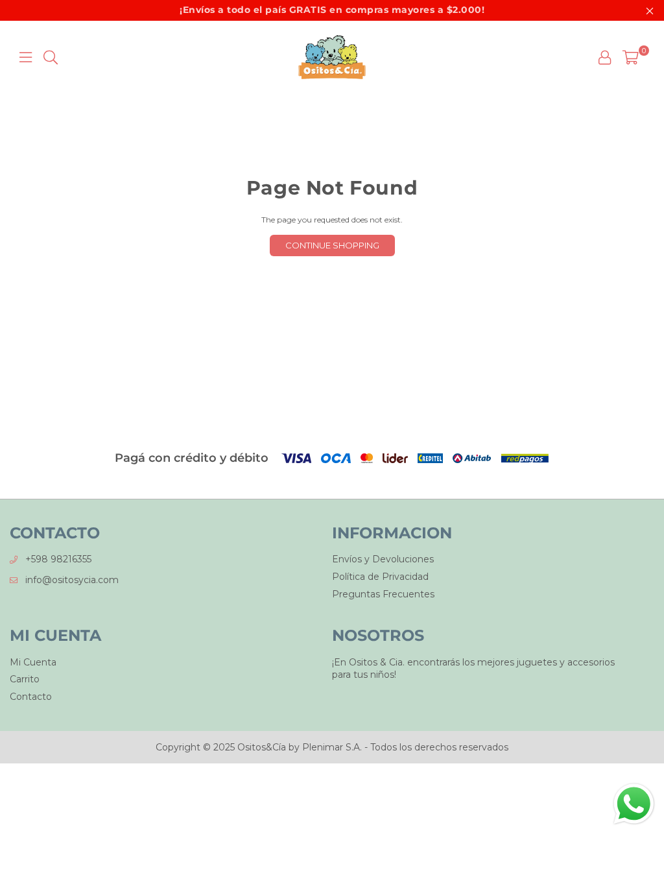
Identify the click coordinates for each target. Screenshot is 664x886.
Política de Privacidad (380, 576)
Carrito (25, 679)
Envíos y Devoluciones (383, 559)
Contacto (31, 696)
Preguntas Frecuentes (383, 594)
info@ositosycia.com (72, 580)
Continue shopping (332, 245)
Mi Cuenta (33, 662)
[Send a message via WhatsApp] (634, 804)
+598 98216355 (58, 559)
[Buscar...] (51, 57)
